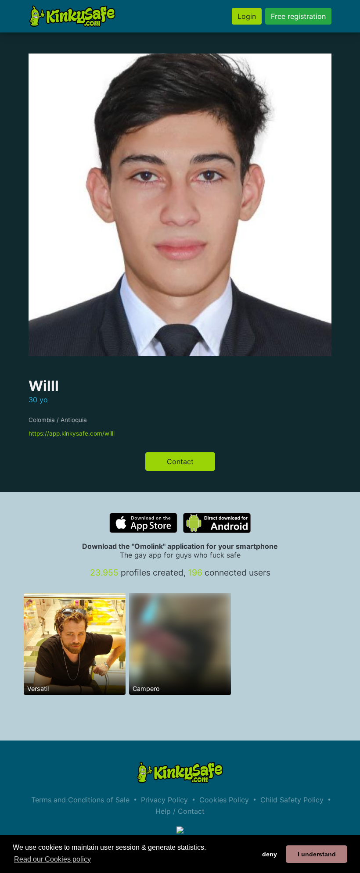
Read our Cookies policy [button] (52, 859)
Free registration (298, 16)
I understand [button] (317, 854)
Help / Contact (180, 811)
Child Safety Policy (292, 799)
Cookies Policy (224, 799)
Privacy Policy (164, 799)
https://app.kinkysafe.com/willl (72, 433)
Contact (180, 461)
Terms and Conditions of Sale (80, 799)
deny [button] (269, 854)
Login (247, 16)
